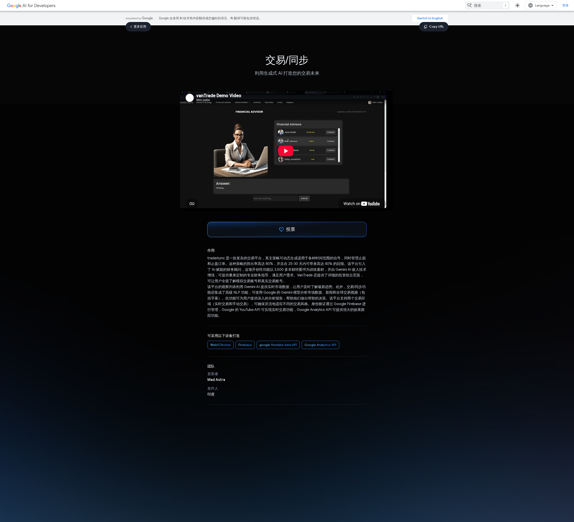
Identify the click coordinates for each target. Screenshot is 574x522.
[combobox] (487, 5)
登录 (565, 5)
